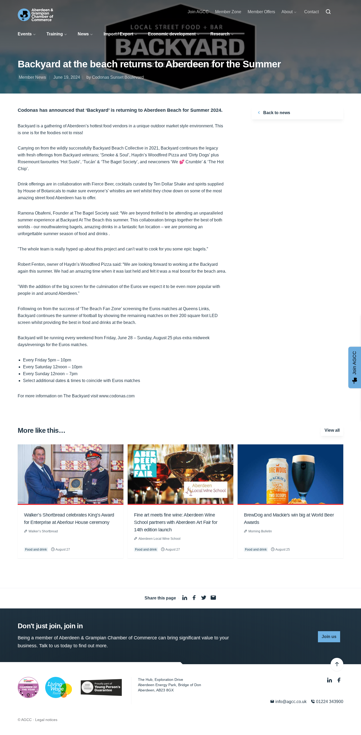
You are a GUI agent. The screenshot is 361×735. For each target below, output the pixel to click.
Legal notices (46, 720)
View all (332, 430)
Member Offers (261, 12)
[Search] (328, 11)
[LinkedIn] (330, 680)
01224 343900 (329, 701)
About (287, 12)
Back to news (276, 112)
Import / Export (118, 34)
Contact (311, 12)
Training (55, 34)
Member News (32, 77)
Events (25, 34)
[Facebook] (339, 680)
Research (220, 34)
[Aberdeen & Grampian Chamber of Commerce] (35, 14)
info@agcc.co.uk (290, 701)
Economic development (172, 34)
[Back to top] (337, 664)
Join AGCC (198, 12)
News (83, 34)
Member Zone (228, 12)
